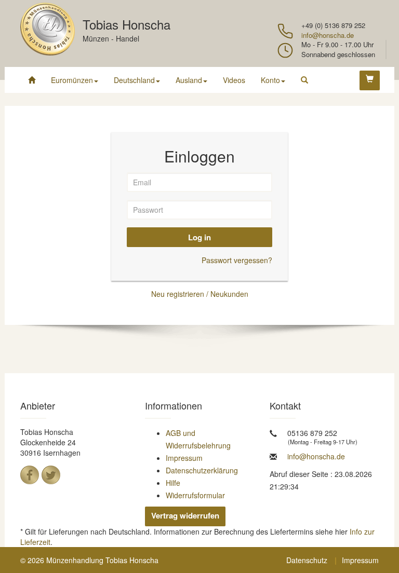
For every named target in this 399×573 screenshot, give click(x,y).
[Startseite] (31, 80)
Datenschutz (306, 560)
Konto (270, 80)
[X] (51, 475)
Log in (199, 237)
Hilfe (173, 483)
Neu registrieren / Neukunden (199, 294)
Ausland (189, 80)
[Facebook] (29, 475)
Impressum (184, 458)
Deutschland (134, 80)
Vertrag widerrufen (185, 515)
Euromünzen (72, 80)
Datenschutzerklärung (202, 470)
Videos (234, 80)
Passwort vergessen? (237, 260)
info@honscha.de (327, 35)
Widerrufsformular (195, 495)
